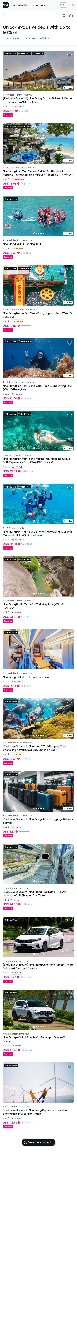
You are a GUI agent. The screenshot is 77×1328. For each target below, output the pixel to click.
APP (62, 5)
